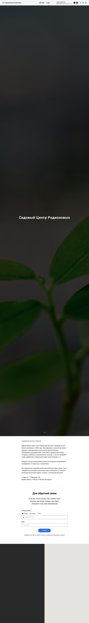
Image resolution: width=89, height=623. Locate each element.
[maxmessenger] (77, 3)
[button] (80, 2)
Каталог (41, 3)
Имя (22, 522)
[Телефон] (74, 3)
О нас (48, 3)
